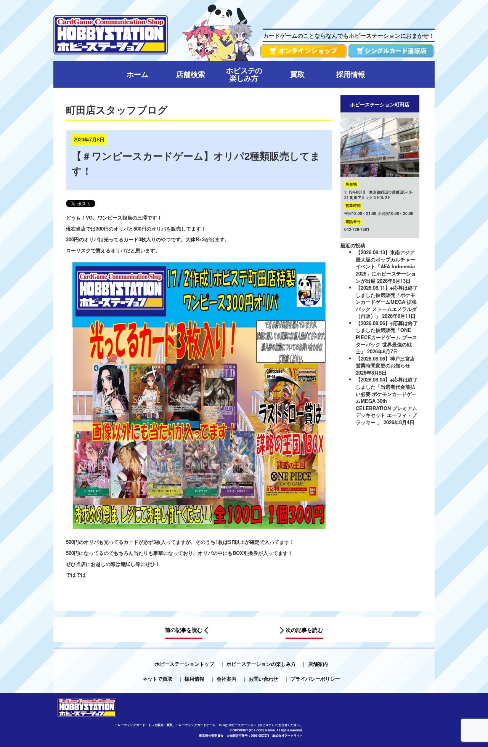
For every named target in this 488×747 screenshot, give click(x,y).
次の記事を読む (304, 629)
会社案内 (226, 678)
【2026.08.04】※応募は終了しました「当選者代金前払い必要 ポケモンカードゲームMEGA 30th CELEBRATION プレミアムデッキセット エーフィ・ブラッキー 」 (387, 400)
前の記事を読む (183, 629)
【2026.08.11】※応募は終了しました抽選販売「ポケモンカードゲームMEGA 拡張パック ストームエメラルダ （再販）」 (387, 301)
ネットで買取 (157, 678)
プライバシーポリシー (315, 678)
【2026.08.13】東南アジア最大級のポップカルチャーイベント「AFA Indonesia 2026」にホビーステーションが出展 (386, 266)
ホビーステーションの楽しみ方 (261, 663)
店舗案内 (318, 663)
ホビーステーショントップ (184, 663)
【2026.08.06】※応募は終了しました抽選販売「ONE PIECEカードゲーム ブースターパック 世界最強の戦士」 (387, 337)
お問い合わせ (263, 678)
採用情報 (194, 678)
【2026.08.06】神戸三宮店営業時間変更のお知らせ (385, 362)
